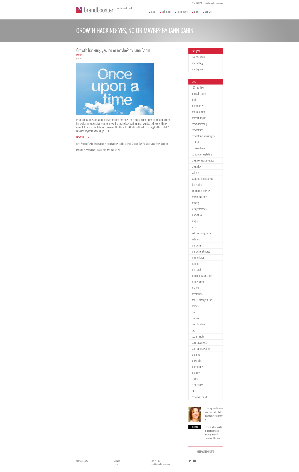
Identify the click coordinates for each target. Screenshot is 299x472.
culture (195, 172)
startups (196, 354)
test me (195, 427)
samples (117, 461)
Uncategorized (198, 69)
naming (195, 263)
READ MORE (80, 136)
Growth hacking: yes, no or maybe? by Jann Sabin (113, 50)
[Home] (105, 10)
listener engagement (202, 233)
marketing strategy (201, 251)
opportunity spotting (202, 276)
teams (195, 379)
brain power (182, 11)
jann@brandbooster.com (213, 3)
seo (193, 330)
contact (208, 11)
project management (202, 300)
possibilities (198, 294)
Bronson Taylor (87, 144)
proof (196, 11)
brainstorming (198, 112)
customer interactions (202, 178)
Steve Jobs (197, 361)
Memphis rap (198, 257)
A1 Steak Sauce (199, 94)
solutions (166, 11)
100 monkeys (198, 87)
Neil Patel (122, 144)
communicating (199, 124)
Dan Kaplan (99, 144)
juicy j (195, 221)
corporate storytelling (202, 154)
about (153, 11)
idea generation (199, 209)
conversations (198, 148)
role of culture (198, 57)
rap (193, 312)
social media (198, 336)
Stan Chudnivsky (153, 144)
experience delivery (201, 191)
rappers (195, 318)
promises (196, 306)
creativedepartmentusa (203, 160)
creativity (196, 166)
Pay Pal (142, 144)
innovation (197, 215)
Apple (194, 100)
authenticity (197, 106)
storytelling (90, 150)
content (195, 142)
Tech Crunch (101, 150)
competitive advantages (203, 136)
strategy (196, 373)
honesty (195, 203)
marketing (197, 245)
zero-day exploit (113, 150)
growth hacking (111, 144)
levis (194, 227)
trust (194, 391)
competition (197, 130)
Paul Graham (132, 144)
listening (196, 239)
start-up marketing (201, 348)
